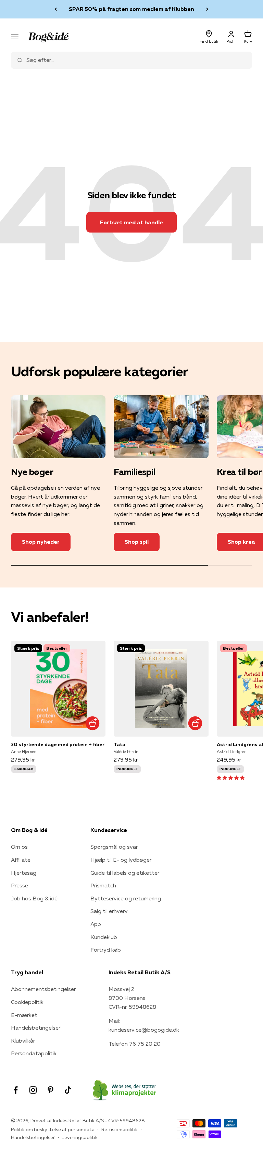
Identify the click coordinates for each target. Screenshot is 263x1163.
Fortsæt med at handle (131, 222)
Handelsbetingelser (35, 1027)
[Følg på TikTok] (68, 1090)
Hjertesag (23, 872)
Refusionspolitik (119, 1129)
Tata (119, 744)
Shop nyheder (41, 541)
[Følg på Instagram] (33, 1090)
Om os (19, 846)
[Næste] (207, 9)
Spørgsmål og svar (114, 846)
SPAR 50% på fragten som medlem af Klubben (131, 8)
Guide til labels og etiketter (124, 872)
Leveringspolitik (80, 1137)
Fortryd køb (105, 949)
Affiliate (20, 859)
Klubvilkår (23, 1040)
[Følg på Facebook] (15, 1090)
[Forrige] (55, 9)
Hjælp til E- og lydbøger (120, 859)
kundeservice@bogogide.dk (144, 1029)
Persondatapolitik (34, 1053)
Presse (19, 885)
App (95, 924)
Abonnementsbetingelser (43, 989)
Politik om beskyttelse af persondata (53, 1129)
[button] (231, 777)
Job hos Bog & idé (34, 898)
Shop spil (137, 541)
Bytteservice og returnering (125, 898)
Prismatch (103, 885)
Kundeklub (103, 937)
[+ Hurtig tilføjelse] (92, 723)
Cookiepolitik (27, 1002)
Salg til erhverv (109, 911)
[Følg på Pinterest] (50, 1090)
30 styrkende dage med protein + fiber (57, 744)
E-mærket (24, 1015)
